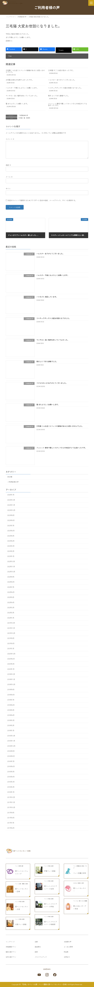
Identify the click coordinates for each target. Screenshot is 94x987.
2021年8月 (10, 643)
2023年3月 (10, 546)
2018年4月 (11, 776)
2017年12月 (11, 797)
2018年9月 (11, 751)
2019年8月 (11, 694)
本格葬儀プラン (11, 947)
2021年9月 (10, 638)
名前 (8, 165)
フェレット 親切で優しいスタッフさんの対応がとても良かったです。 (67, 104)
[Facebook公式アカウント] (54, 974)
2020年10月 (11, 653)
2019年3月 (10, 720)
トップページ (10, 942)
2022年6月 (10, 592)
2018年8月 (11, 756)
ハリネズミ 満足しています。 (47, 297)
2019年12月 (11, 674)
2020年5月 (10, 664)
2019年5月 (10, 710)
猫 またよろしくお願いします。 (17, 103)
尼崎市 (28, 118)
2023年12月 (11, 500)
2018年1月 (10, 792)
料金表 (66, 952)
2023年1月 (10, 556)
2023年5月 (10, 536)
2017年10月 (11, 807)
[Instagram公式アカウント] (47, 974)
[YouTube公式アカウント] (39, 974)
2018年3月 (11, 782)
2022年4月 (10, 602)
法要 (36, 942)
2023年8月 (11, 520)
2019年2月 (10, 725)
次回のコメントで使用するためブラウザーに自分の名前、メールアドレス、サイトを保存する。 (42, 200)
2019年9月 (10, 689)
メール (9, 177)
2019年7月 (10, 700)
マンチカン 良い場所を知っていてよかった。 (22, 95)
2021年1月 (10, 648)
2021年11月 (11, 628)
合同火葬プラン (11, 957)
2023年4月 (10, 541)
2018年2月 (10, 787)
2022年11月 (11, 566)
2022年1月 (10, 618)
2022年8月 (10, 582)
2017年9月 (10, 812)
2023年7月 (10, 525)
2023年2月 (10, 551)
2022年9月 (10, 577)
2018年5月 (10, 771)
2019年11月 (11, 679)
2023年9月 (10, 515)
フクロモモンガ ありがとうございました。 (51, 383)
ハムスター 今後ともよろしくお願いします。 (22, 88)
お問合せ (67, 957)
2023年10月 (11, 510)
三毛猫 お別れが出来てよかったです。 (19, 80)
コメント (10, 139)
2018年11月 (11, 741)
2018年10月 (11, 746)
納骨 (36, 952)
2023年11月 (11, 505)
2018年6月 (11, 766)
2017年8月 (10, 817)
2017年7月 (10, 823)
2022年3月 (10, 607)
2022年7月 (10, 587)
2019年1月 (10, 730)
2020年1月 (10, 669)
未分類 (9, 477)
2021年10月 (11, 633)
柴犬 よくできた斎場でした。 (58, 95)
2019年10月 (11, 684)
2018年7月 (10, 761)
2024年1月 (10, 495)
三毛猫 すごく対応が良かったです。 (61, 70)
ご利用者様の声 (23, 115)
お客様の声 (67, 942)
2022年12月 (11, 561)
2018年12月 (11, 735)
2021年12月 (11, 623)
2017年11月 (11, 802)
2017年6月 (10, 828)
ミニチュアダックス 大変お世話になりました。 (65, 88)
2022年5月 (10, 597)
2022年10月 (11, 572)
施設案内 (38, 947)
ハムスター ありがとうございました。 (62, 80)
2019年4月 (10, 715)
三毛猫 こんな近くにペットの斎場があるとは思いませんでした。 (25, 71)
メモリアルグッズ (41, 957)
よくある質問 (68, 947)
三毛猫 (20, 118)
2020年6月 (11, 659)
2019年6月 (11, 705)
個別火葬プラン (11, 952)
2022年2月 (10, 613)
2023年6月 (11, 530)
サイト (8, 188)
